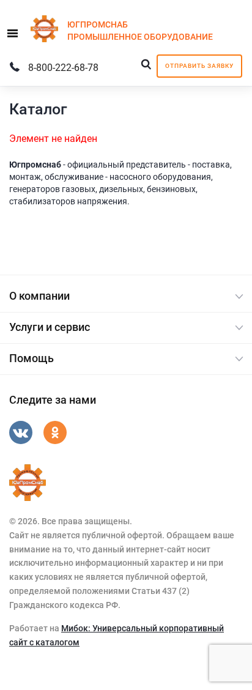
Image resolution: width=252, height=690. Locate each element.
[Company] (27, 482)
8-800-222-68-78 (63, 67)
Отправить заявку (199, 65)
